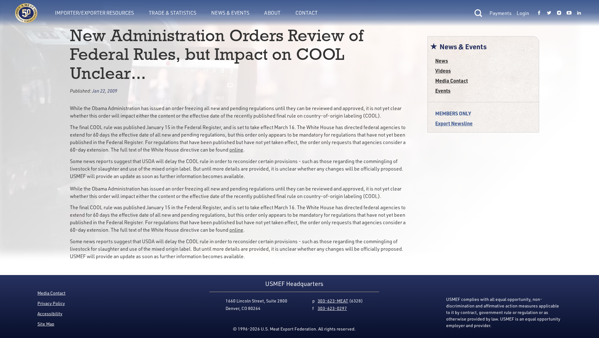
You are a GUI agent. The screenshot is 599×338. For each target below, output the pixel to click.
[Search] (478, 13)
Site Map (45, 323)
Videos (443, 70)
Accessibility (49, 313)
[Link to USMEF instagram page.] (559, 13)
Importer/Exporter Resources (94, 13)
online (236, 150)
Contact (306, 13)
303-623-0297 (332, 308)
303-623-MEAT (333, 300)
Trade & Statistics (172, 13)
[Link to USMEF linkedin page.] (579, 13)
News (441, 60)
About (272, 13)
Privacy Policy (51, 303)
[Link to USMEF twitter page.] (549, 13)
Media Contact (451, 80)
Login (523, 13)
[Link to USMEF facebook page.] (539, 13)
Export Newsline (454, 123)
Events (442, 90)
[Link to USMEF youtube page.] (569, 13)
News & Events (230, 13)
